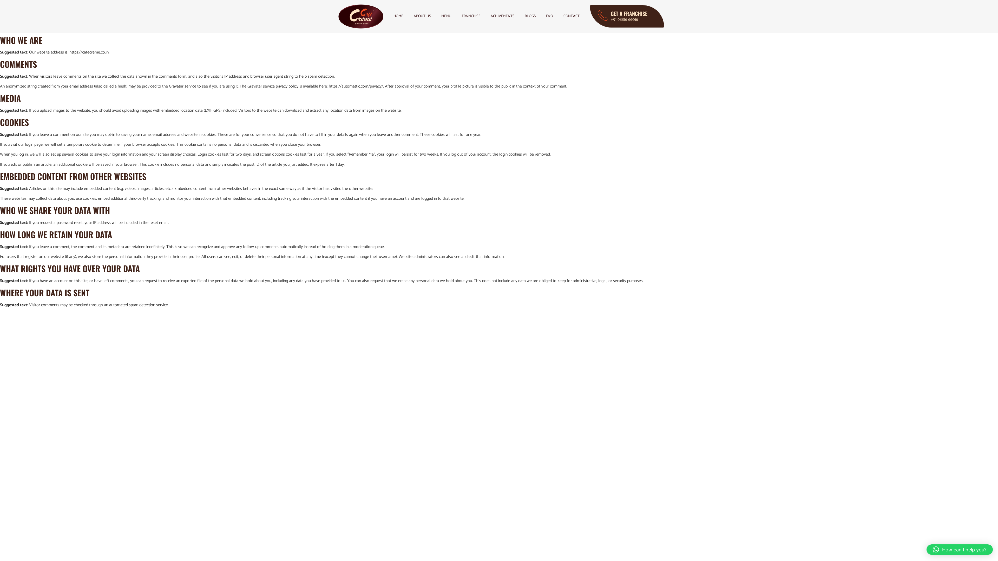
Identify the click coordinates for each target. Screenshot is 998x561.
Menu (446, 16)
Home (398, 16)
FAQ (549, 16)
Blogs (530, 16)
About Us (422, 16)
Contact (571, 16)
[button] (960, 549)
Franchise (471, 16)
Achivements (502, 16)
